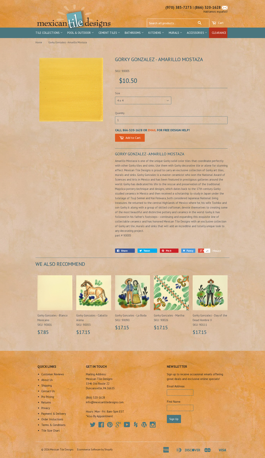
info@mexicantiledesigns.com (105, 402)
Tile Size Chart (50, 430)
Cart (220, 23)
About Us (47, 380)
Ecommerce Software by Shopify (95, 449)
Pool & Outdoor (79, 33)
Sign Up (173, 419)
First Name (173, 401)
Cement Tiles (108, 33)
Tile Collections (48, 33)
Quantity (120, 113)
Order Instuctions (52, 419)
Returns (46, 402)
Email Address (175, 386)
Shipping (46, 385)
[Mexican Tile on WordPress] (144, 425)
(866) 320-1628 (208, 7)
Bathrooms (133, 33)
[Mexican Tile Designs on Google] (118, 426)
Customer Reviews (52, 374)
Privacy (45, 408)
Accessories (196, 33)
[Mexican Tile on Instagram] (153, 425)
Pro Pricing (47, 397)
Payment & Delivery (53, 413)
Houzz (217, 251)
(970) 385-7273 (178, 7)
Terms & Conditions (53, 425)
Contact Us (48, 391)
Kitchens (155, 33)
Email (152, 130)
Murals (174, 33)
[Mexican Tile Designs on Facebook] (101, 426)
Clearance (219, 33)
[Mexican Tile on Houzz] (136, 425)
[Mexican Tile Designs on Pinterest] (110, 426)
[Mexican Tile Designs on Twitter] (93, 426)
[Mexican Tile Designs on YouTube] (127, 426)
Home (39, 42)
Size (117, 93)
